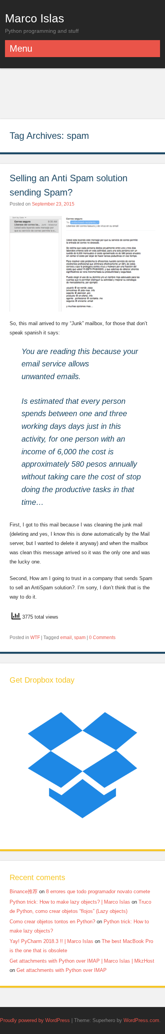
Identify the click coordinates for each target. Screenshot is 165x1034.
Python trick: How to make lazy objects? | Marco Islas (70, 902)
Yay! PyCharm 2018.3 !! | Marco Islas (51, 941)
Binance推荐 (24, 891)
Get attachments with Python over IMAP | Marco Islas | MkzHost (82, 961)
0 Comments (102, 637)
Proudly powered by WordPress (35, 1020)
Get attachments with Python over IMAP (61, 970)
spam (80, 637)
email (66, 637)
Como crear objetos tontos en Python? (52, 921)
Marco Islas (34, 18)
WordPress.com (141, 1020)
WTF (35, 637)
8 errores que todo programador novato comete (98, 891)
